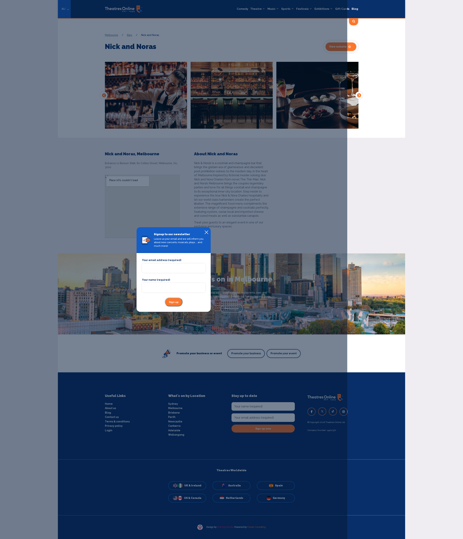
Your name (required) (156, 279)
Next (359, 95)
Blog (355, 8)
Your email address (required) (161, 260)
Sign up (174, 302)
